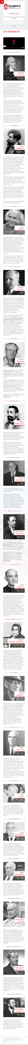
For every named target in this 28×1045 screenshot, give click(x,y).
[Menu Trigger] (2, 2)
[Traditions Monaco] (12, 7)
